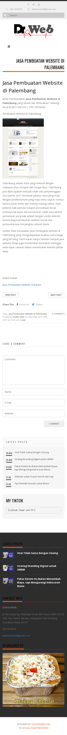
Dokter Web (19, 316)
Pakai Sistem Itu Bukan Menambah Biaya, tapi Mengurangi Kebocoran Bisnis (36, 468)
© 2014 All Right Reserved (34, 727)
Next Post (56, 295)
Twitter (39, 304)
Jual (23, 320)
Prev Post (10, 295)
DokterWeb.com (41, 724)
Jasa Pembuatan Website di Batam (22, 284)
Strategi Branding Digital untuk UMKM (34, 459)
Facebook (24, 304)
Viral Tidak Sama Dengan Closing (32, 452)
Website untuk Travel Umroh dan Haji (34, 476)
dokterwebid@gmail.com (43, 9)
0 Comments (58, 313)
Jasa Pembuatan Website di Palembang (28, 313)
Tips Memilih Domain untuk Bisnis (32, 483)
